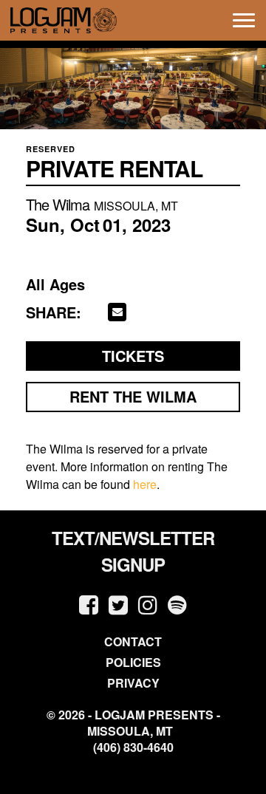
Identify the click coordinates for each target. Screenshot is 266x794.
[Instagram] (147, 603)
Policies (133, 662)
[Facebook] (88, 603)
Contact (133, 641)
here (145, 484)
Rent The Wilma (133, 396)
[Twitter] (118, 603)
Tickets (133, 355)
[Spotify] (177, 603)
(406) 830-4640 (133, 747)
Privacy (133, 682)
